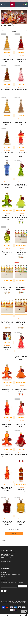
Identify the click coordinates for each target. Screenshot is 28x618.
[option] (14, 1)
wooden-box (19, 257)
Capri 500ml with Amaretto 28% (21, 522)
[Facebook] (2, 591)
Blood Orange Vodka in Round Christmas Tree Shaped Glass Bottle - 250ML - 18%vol (21, 455)
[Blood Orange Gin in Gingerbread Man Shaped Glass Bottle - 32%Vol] (7, 372)
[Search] (5, 4)
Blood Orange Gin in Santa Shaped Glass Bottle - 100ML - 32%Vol (7, 423)
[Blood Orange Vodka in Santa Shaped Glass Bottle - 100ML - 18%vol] (7, 472)
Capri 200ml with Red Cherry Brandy (7, 522)
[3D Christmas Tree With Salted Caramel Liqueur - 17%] (21, 105)
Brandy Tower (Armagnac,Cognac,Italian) (21, 490)
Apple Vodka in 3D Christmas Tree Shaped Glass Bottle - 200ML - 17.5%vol (21, 185)
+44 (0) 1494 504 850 (6, 560)
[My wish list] (23, 4)
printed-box (22, 257)
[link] (14, 17)
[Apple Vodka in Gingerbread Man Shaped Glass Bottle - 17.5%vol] (7, 199)
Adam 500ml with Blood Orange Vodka (21, 153)
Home (11, 7)
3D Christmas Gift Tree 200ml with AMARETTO (7, 58)
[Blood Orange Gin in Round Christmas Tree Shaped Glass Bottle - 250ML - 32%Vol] (21, 372)
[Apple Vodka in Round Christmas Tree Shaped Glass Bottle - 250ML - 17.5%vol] (21, 199)
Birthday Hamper (7, 347)
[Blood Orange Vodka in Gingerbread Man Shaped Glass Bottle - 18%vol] (7, 438)
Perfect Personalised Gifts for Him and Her (14, 600)
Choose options (7, 210)
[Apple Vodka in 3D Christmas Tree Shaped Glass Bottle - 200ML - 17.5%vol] (21, 168)
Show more (14, 533)
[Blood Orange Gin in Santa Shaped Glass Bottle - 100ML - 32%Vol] (7, 407)
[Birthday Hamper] (7, 336)
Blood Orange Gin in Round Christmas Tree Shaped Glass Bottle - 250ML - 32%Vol (20, 388)
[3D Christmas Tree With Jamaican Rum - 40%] (7, 73)
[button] (13, 31)
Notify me (7, 52)
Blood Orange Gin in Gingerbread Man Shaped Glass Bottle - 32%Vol (7, 388)
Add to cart (20, 147)
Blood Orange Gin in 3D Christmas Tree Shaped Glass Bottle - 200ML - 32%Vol (21, 357)
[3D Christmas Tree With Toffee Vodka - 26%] (7, 136)
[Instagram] (5, 591)
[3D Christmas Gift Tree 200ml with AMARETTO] (7, 42)
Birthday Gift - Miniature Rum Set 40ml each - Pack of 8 (7, 286)
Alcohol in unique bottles (17, 600)
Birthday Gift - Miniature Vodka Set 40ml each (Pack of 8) (21, 286)
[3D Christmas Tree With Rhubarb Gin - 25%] (7, 105)
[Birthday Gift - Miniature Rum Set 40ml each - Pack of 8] (7, 270)
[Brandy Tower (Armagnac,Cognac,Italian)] (21, 473)
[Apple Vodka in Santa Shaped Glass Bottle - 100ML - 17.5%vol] (7, 235)
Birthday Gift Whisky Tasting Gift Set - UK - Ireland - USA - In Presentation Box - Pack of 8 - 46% (21, 322)
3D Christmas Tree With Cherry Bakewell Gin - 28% (21, 58)
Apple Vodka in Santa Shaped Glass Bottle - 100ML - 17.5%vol (7, 251)
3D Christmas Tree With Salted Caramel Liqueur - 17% (21, 121)
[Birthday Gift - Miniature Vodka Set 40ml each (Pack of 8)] (21, 270)
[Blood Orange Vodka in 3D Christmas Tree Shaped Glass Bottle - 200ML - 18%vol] (21, 407)
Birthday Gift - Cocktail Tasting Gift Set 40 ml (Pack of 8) (21, 251)
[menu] (1, 4)
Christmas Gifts (16, 7)
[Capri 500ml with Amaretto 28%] (21, 505)
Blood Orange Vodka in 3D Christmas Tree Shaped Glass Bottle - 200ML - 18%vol (21, 423)
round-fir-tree (19, 222)
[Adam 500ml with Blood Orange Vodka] (21, 136)
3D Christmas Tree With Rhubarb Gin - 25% (7, 121)
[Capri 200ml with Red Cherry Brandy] (7, 505)
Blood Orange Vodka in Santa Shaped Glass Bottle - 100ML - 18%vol (7, 488)
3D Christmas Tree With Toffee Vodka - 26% (7, 153)
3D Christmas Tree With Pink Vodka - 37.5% (21, 90)
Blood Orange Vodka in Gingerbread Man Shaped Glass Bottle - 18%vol (7, 455)
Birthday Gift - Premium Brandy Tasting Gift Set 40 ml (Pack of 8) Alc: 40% (7, 322)
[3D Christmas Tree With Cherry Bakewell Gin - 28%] (21, 42)
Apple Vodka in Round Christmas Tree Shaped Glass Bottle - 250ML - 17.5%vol (21, 216)
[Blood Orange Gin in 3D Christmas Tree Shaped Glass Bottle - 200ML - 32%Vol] (21, 340)
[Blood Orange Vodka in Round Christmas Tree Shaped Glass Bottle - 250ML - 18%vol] (21, 438)
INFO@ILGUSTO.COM (7, 561)
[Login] (20, 4)
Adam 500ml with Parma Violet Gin (7, 185)
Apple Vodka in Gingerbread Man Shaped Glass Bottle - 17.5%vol (7, 216)
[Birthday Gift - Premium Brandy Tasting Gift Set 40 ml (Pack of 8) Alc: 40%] (7, 305)
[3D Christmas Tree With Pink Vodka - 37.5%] (21, 73)
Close (26, 1)
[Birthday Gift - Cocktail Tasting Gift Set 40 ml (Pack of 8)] (21, 235)
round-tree (22, 222)
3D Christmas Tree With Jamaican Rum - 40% (7, 90)
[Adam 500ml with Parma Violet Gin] (7, 168)
